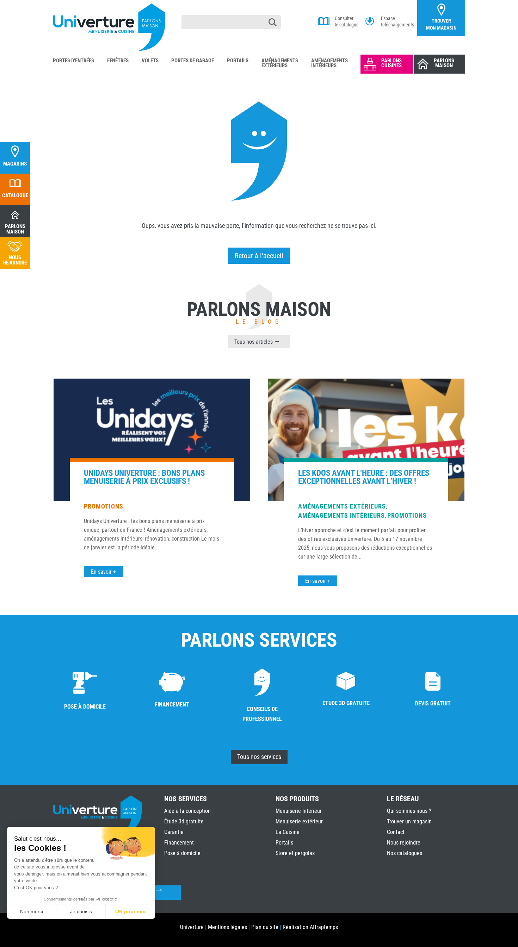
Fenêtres (118, 61)
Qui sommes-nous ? (409, 811)
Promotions (103, 506)
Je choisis (81, 911)
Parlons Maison (444, 63)
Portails (237, 61)
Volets (150, 61)
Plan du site (264, 927)
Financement (179, 842)
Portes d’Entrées (73, 61)
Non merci (31, 911)
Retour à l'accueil (259, 255)
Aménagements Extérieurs (279, 63)
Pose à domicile (182, 853)
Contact (396, 832)
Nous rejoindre (403, 842)
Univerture (192, 927)
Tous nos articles (253, 341)
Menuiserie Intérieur (299, 811)
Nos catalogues (404, 853)
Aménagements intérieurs (341, 515)
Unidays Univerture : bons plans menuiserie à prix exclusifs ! (144, 477)
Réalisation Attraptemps (310, 927)
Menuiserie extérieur (299, 821)
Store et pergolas (295, 853)
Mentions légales (227, 927)
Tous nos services (259, 756)
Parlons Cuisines (391, 63)
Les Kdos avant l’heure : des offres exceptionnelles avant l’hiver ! (363, 477)
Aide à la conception (187, 811)
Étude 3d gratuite (184, 821)
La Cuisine (288, 832)
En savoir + (103, 571)
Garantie (174, 832)
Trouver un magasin (409, 821)
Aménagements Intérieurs (329, 63)
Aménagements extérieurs (342, 506)
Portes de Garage (192, 61)
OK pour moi (130, 911)
